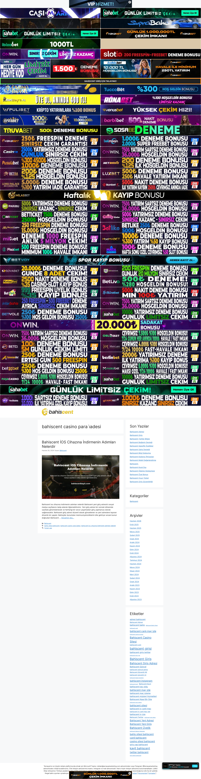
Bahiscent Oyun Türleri (139, 478)
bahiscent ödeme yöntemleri (137, 731)
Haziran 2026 (135, 521)
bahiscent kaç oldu (139, 686)
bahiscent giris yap (135, 655)
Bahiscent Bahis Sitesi (152, 625)
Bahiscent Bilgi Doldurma (140, 453)
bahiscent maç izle (140, 690)
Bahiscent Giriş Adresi (143, 663)
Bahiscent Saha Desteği (140, 450)
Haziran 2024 (135, 564)
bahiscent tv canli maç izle (140, 712)
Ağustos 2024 (136, 557)
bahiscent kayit (134, 684)
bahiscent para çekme (136, 702)
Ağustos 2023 (136, 599)
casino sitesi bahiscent (142, 741)
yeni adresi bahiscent (135, 755)
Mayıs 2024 (135, 567)
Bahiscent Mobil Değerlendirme (143, 460)
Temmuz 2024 (136, 560)
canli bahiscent (138, 737)
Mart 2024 (134, 574)
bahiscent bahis (137, 625)
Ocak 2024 (134, 582)
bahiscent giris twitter (140, 652)
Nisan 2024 (135, 571)
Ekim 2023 (134, 592)
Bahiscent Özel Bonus (139, 474)
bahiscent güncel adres (139, 670)
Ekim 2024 (134, 549)
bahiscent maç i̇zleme (140, 693)
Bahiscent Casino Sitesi (140, 639)
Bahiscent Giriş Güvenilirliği (141, 482)
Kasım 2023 (135, 589)
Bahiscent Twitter (136, 717)
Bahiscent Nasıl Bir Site (141, 699)
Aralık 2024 (134, 542)
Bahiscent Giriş (136, 435)
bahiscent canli (134, 628)
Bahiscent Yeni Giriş (141, 724)
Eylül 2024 (134, 553)
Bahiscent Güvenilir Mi (138, 672)
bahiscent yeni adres (150, 717)
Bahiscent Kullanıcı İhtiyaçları (142, 457)
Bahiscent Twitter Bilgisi (140, 439)
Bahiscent (47, 523)
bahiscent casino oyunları (136, 634)
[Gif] (100, 195)
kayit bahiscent (140, 748)
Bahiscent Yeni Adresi (142, 720)
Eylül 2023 (134, 596)
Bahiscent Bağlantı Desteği (141, 442)
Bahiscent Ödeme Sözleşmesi (142, 471)
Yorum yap (48, 528)
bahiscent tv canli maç (140, 708)
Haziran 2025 (135, 528)
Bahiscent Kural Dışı (138, 467)
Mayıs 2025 (135, 532)
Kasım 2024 (135, 546)
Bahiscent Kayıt (145, 684)
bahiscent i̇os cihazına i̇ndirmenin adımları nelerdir (98, 526)
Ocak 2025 (134, 539)
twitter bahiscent (139, 752)
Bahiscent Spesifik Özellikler (141, 446)
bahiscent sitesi (138, 705)
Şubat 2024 (135, 578)
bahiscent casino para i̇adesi (70, 526)
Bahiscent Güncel (138, 666)
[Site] (50, 141)
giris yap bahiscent (139, 744)
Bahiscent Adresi (137, 432)
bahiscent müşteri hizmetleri (143, 696)
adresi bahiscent (138, 619)
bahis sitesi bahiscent (52, 526)
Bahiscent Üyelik (140, 727)
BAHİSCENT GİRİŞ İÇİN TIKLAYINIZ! (100, 81)
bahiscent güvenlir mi (138, 675)
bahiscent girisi (141, 648)
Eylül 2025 (134, 525)
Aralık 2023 (134, 585)
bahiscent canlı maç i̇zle (143, 631)
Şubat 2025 (135, 535)
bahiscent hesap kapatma (137, 677)
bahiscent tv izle (137, 714)
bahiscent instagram (141, 680)
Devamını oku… (67, 518)
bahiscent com (135, 645)
